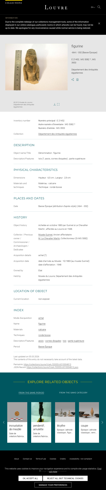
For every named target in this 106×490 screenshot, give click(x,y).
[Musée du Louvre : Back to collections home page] (56, 7)
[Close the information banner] (99, 23)
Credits (63, 459)
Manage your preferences (53, 485)
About (16, 459)
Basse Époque (45, 346)
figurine (42, 323)
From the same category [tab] (73, 393)
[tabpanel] (53, 422)
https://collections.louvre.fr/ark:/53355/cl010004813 (47, 364)
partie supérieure (76, 341)
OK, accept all (30, 478)
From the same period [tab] (31, 393)
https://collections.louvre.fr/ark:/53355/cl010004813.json (52, 367)
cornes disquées (53, 341)
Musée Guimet (45, 234)
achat (41, 318)
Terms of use (41, 459)
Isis (64, 341)
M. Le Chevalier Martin (49, 238)
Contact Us (27, 459)
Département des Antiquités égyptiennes (57, 134)
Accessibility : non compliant (81, 459)
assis (41, 341)
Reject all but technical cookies (65, 478)
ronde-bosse (44, 335)
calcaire (42, 329)
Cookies (53, 459)
